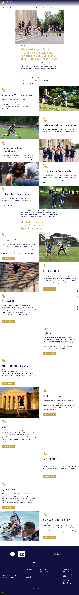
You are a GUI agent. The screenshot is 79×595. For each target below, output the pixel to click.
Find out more (8, 258)
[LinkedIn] (64, 583)
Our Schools (28, 573)
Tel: (66, 579)
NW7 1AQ (65, 576)
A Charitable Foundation (44, 571)
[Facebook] (70, 583)
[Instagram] (67, 583)
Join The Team (42, 573)
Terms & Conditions (29, 574)
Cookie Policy (28, 577)
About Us (28, 571)
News (4, 7)
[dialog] (2, 593)
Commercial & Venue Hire (44, 574)
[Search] (73, 3)
